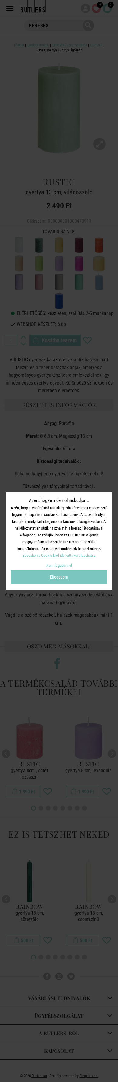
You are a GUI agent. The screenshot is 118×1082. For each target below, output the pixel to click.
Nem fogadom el (59, 565)
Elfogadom (59, 577)
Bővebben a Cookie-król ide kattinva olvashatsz (59, 555)
